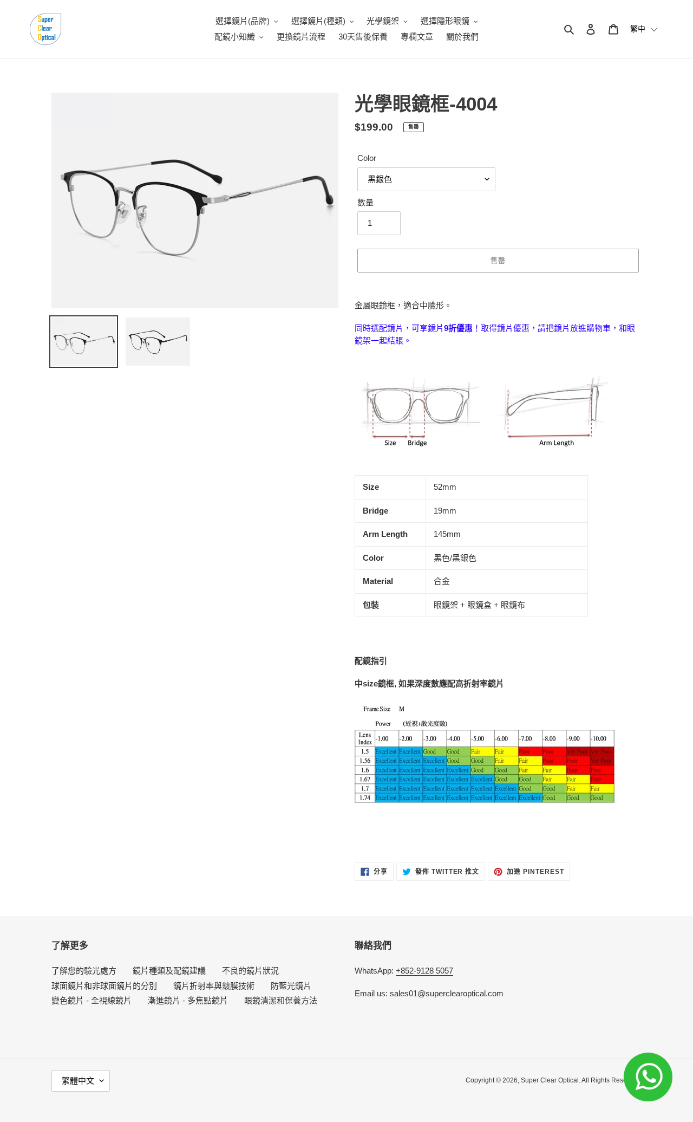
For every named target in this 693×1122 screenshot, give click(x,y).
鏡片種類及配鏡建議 (169, 970)
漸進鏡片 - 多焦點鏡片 (188, 1000)
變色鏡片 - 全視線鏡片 (91, 1000)
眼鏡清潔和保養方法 (280, 1000)
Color (366, 158)
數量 (365, 202)
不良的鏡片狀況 (250, 970)
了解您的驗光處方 (83, 970)
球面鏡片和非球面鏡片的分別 (104, 985)
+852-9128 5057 (424, 970)
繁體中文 (78, 1080)
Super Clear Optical (550, 1080)
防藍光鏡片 (291, 985)
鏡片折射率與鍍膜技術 (213, 985)
